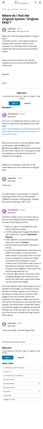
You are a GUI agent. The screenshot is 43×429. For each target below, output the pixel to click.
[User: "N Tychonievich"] (4, 115)
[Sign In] (40, 2)
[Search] (36, 2)
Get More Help (8, 379)
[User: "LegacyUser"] (4, 30)
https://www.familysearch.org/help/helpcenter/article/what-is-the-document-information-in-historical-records (21, 131)
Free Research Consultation (13, 375)
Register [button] (27, 103)
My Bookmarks (21, 383)
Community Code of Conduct (13, 368)
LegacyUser (12, 29)
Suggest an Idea (9, 399)
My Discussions (9, 387)
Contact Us (7, 372)
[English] (21, 2)
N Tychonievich (13, 114)
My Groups (7, 395)
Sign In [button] (14, 103)
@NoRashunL (7, 121)
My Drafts (21, 391)
